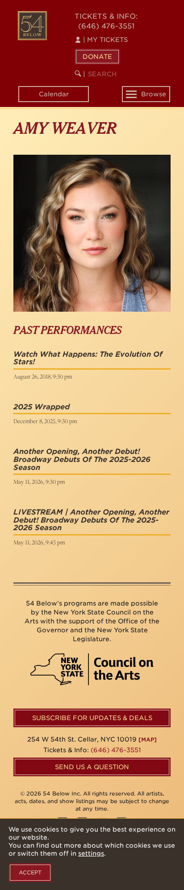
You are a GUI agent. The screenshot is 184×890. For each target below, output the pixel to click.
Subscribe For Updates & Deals (92, 717)
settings (91, 853)
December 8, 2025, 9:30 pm (45, 421)
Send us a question (92, 767)
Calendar (54, 94)
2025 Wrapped (41, 407)
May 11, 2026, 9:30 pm (39, 482)
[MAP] (147, 739)
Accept (30, 872)
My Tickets (105, 39)
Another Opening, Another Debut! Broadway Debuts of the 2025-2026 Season (82, 459)
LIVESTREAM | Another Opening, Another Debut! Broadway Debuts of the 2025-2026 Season (91, 520)
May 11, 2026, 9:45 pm (39, 542)
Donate (97, 56)
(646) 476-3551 (106, 26)
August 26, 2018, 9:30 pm (42, 376)
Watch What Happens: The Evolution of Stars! (88, 358)
